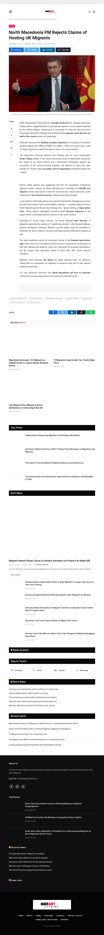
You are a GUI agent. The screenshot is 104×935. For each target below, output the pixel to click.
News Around (20, 650)
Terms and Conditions (46, 920)
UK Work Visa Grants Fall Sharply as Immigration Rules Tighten (53, 817)
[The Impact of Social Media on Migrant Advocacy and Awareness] (16, 466)
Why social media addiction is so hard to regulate (28, 858)
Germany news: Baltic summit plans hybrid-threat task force (33, 701)
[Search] (93, 12)
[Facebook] (11, 128)
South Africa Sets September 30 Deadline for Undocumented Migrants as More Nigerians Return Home (58, 832)
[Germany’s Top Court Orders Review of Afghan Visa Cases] (16, 624)
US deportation (34, 302)
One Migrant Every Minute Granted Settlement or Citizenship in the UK (25, 406)
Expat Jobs (16, 880)
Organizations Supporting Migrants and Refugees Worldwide (52, 435)
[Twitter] (11, 135)
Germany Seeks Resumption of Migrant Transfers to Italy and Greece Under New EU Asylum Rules (59, 609)
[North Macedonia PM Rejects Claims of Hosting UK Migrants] (52, 83)
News (12, 26)
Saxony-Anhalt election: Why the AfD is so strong (28, 693)
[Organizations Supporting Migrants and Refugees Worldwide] (16, 438)
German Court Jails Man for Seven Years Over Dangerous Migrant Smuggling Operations (59, 634)
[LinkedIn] (11, 141)
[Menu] (10, 12)
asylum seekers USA (18, 298)
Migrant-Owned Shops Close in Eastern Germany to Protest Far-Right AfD (49, 560)
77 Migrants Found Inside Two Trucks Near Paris (74, 361)
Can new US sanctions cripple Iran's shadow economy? (30, 870)
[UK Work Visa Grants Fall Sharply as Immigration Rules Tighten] (16, 821)
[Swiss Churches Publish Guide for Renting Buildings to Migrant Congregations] (16, 807)
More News (19, 681)
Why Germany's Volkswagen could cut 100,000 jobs (29, 866)
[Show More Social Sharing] (73, 50)
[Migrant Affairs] (52, 12)
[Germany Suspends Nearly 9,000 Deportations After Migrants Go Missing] (16, 598)
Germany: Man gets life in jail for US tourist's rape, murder (32, 705)
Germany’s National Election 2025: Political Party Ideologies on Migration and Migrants (60, 450)
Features (48, 916)
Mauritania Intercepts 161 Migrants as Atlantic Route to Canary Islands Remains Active (28, 363)
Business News (18, 847)
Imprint (64, 920)
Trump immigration (17, 302)
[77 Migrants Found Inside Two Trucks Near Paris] (74, 343)
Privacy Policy (75, 916)
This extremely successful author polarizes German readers (33, 697)
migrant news (87, 298)
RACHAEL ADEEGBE (42, 565)
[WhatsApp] (11, 154)
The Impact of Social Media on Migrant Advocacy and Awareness (54, 463)
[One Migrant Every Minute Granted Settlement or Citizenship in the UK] (29, 388)
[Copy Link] (11, 148)
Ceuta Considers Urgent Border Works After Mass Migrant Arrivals (35, 745)
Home (11, 19)
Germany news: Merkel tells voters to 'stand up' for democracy (33, 689)
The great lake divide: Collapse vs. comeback (26, 854)
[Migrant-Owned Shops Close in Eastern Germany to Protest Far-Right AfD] (52, 528)
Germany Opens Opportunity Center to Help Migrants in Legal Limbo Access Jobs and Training (59, 583)
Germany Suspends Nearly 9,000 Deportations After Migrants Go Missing (58, 595)
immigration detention (54, 298)
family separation (36, 298)
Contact (60, 916)
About (30, 916)
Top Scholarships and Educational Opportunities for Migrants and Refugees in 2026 (59, 477)
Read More (15, 575)
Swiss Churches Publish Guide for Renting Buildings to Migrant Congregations (40, 729)
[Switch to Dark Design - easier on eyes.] (89, 12)
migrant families (72, 298)
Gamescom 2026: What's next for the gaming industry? (31, 862)
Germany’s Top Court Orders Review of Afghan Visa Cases (51, 620)
